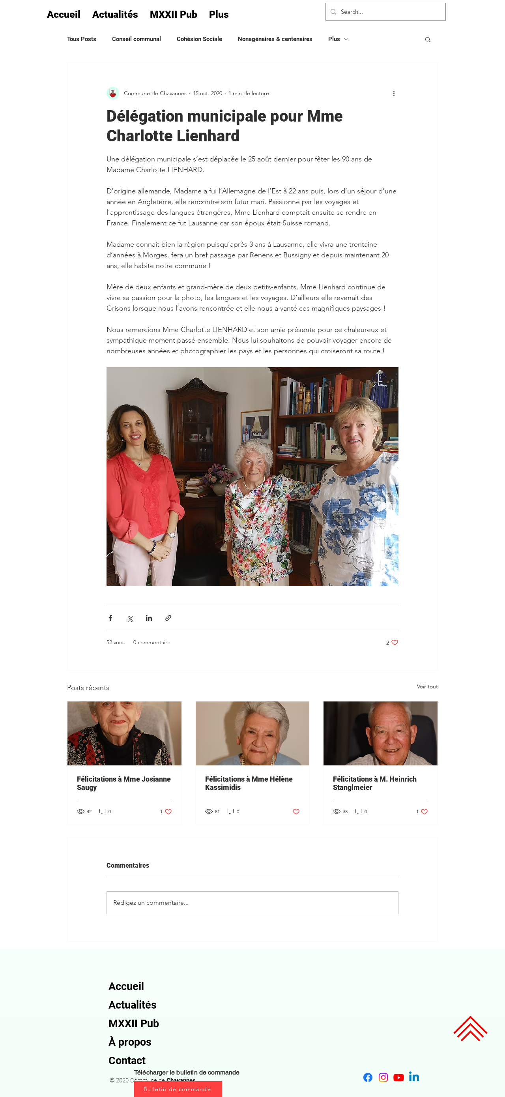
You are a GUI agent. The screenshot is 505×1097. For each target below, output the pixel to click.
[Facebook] (368, 1077)
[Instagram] (383, 1077)
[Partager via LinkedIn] (149, 618)
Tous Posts (81, 39)
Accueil (126, 986)
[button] (428, 39)
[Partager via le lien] (168, 618)
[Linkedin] (414, 1077)
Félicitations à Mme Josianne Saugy (124, 783)
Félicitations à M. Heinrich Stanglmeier (375, 783)
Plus (334, 39)
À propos (130, 1042)
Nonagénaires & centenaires (275, 39)
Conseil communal (136, 39)
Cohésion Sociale (199, 39)
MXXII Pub (133, 1023)
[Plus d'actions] (393, 93)
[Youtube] (399, 1077)
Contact (127, 1060)
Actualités (132, 1005)
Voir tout (427, 686)
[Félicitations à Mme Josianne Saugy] (124, 733)
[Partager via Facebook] (110, 618)
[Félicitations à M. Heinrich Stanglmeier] (381, 733)
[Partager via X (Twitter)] (129, 618)
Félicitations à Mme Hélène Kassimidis (249, 783)
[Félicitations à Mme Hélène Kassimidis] (253, 733)
